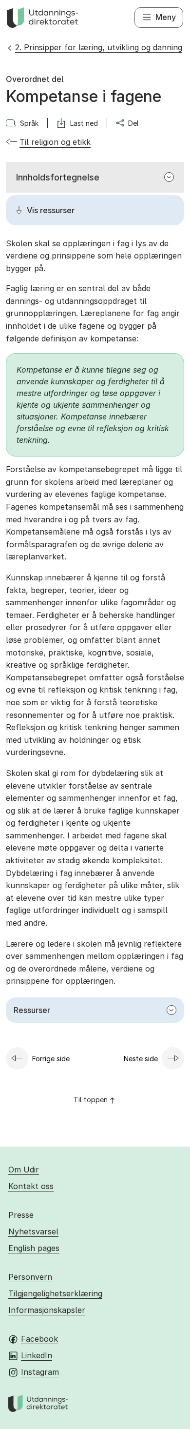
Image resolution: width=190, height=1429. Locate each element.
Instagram (40, 1372)
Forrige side (51, 1058)
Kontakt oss (31, 1186)
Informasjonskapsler (46, 1310)
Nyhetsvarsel (33, 1231)
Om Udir (23, 1169)
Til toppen (91, 1099)
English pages (33, 1248)
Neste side (141, 1058)
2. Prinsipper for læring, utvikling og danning (98, 47)
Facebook (39, 1339)
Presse (21, 1215)
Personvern (30, 1277)
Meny (165, 17)
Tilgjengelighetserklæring (55, 1293)
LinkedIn (36, 1355)
